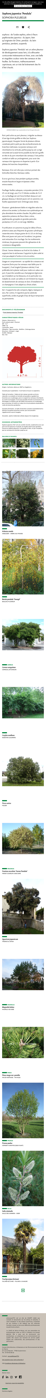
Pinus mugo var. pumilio (11, 1075)
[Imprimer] (23, 27)
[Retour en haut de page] (40, 1392)
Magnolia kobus (8, 1007)
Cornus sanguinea (9, 667)
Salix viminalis (7, 1211)
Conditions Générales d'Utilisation (15, 1363)
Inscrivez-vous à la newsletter (15, 1383)
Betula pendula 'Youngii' (11, 599)
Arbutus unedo (7, 531)
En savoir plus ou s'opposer (23, 6)
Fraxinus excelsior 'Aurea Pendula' (14, 871)
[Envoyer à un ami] (17, 27)
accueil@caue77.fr (13, 1356)
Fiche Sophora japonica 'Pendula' (13, 312)
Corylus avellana (8, 735)
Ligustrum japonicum (10, 939)
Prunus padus (7, 1143)
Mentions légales (7, 1391)
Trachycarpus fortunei (10, 1279)
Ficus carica (6, 803)
